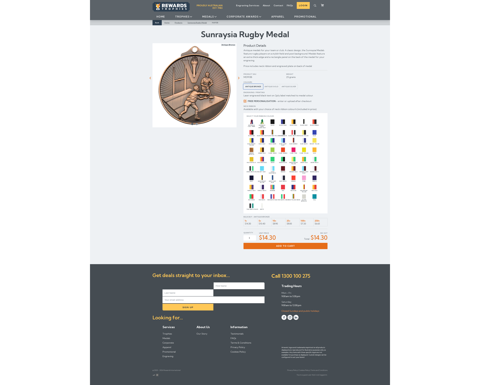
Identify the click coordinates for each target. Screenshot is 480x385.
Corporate (168, 342)
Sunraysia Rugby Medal (197, 23)
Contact (278, 5)
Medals (208, 16)
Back (157, 23)
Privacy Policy (237, 347)
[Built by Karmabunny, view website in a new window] (154, 375)
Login (303, 5)
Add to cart (285, 245)
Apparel (277, 16)
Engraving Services (247, 5)
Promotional (305, 16)
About (266, 5)
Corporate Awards (242, 16)
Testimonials (237, 333)
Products (178, 23)
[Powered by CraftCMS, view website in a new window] (157, 375)
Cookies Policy (238, 351)
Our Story (201, 333)
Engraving (167, 356)
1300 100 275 (296, 276)
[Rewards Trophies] (171, 7)
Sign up (188, 307)
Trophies (182, 16)
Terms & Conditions (240, 342)
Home (160, 16)
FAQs (290, 5)
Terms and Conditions (319, 370)
